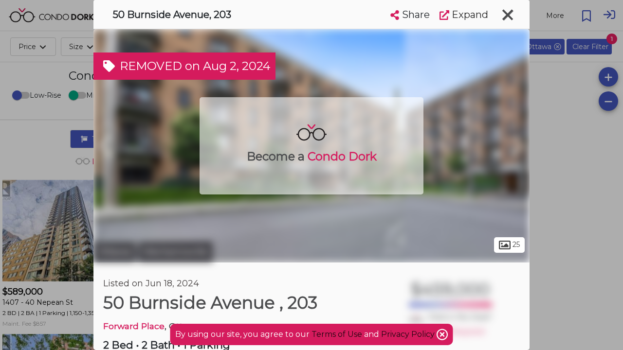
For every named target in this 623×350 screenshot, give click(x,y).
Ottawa (114, 251)
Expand (468, 14)
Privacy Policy (409, 334)
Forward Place (134, 326)
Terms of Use (337, 334)
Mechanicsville (175, 251)
